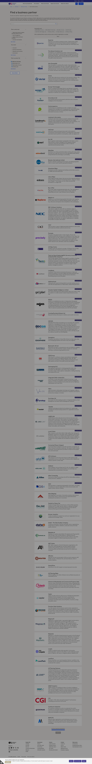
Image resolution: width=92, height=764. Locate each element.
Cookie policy (7, 762)
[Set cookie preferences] (2, 762)
